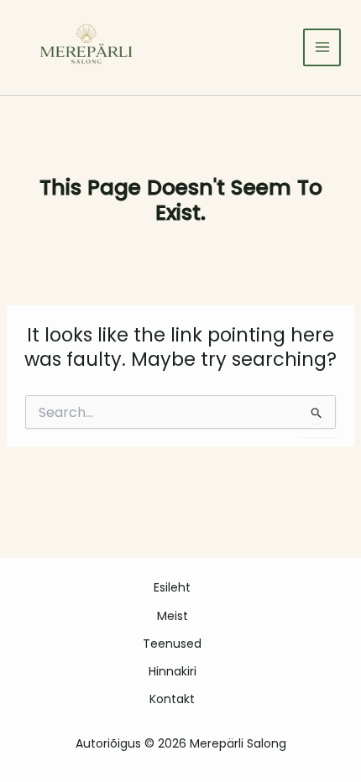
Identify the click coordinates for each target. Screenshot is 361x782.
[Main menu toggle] (322, 47)
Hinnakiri (172, 671)
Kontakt (172, 699)
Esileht (172, 587)
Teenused (172, 643)
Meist (172, 615)
